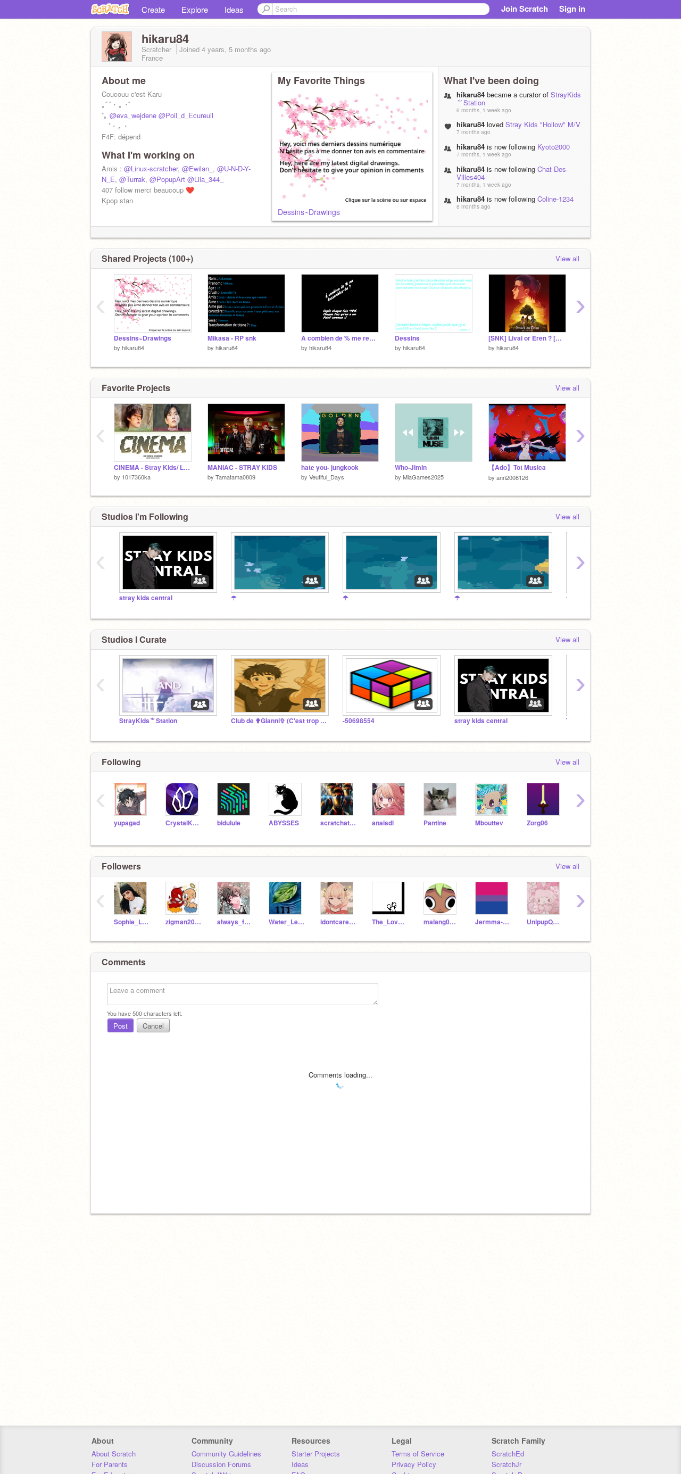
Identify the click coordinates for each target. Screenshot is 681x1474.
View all (567, 258)
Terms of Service (418, 1453)
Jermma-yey (493, 921)
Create (153, 9)
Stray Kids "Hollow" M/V (542, 124)
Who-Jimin (411, 467)
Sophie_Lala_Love (132, 921)
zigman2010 (183, 921)
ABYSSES (284, 822)
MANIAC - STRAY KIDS (242, 467)
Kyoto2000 (553, 147)
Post (120, 1026)
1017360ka (136, 477)
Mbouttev (489, 822)
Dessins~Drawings (309, 211)
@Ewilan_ (197, 168)
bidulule (228, 822)
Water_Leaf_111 (286, 921)
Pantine (434, 822)
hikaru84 (133, 347)
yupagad (127, 822)
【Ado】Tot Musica (517, 467)
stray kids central (145, 597)
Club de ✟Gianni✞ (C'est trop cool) (279, 720)
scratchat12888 (338, 822)
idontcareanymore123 (338, 921)
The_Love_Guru (390, 921)
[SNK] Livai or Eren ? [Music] (527, 338)
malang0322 (441, 921)
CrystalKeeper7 (183, 822)
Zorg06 (537, 822)
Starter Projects (316, 1453)
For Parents (110, 1464)
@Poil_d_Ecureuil (186, 115)
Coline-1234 (555, 199)
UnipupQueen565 (544, 921)
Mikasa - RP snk (231, 338)
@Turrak (132, 179)
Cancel (153, 1026)
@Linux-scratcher (151, 168)
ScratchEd (508, 1453)
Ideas (234, 9)
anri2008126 (512, 477)
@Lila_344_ (205, 179)
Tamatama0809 (235, 477)
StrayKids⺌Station (148, 720)
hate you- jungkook (330, 467)
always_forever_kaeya (235, 921)
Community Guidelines (226, 1453)
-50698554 (359, 720)
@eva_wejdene (133, 115)
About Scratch (114, 1453)
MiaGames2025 (423, 477)
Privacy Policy (414, 1464)
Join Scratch (524, 8)
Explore (194, 9)
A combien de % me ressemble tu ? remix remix (340, 338)
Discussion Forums (221, 1464)
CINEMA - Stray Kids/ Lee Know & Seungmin (153, 467)
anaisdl (383, 822)
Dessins (407, 338)
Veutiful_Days (326, 477)
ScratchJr (506, 1464)
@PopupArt (167, 179)
